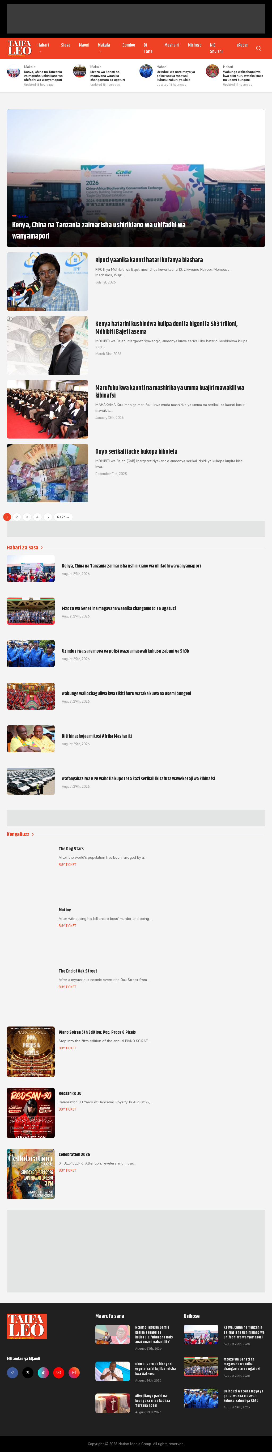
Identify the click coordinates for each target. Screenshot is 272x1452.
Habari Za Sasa (22, 548)
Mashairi (171, 45)
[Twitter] (28, 1373)
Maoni (84, 45)
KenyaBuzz (18, 834)
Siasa (65, 45)
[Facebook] (12, 1373)
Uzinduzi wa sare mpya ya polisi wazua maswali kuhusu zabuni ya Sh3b (243, 1396)
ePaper (242, 45)
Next (63, 517)
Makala (104, 45)
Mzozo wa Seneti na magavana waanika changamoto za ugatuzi (242, 1364)
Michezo (195, 45)
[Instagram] (74, 1373)
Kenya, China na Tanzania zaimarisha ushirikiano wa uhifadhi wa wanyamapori (244, 1332)
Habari (43, 45)
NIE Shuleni (216, 48)
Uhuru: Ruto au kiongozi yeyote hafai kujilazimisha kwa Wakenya (155, 1369)
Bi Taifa (148, 48)
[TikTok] (43, 1372)
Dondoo (128, 45)
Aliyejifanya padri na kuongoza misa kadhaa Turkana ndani (152, 1401)
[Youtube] (58, 1372)
